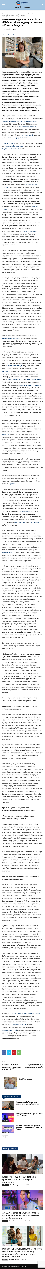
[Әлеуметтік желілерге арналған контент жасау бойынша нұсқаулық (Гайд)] (8, 1129)
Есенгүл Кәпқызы (8, 143)
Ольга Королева (14, 1221)
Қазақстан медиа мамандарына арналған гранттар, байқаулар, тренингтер (19, 1179)
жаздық (5, 371)
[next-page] (6, 1136)
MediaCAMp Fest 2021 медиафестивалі (25, 1014)
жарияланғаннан (14, 379)
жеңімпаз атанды (19, 1025)
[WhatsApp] (19, 1052)
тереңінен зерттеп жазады (30, 385)
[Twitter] (13, 35)
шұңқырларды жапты (33, 379)
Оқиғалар (5, 14)
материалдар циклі (9, 1030)
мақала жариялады (14, 366)
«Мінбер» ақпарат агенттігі (17, 138)
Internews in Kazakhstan (14, 146)
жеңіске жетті (27, 135)
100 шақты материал (29, 231)
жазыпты (5, 434)
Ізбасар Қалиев (24, 511)
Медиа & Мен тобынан (10, 149)
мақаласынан (7, 552)
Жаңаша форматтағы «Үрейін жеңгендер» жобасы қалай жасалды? (34, 1066)
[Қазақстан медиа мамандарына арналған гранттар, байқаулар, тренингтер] (22, 1164)
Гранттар (5, 1221)
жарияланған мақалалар (11, 338)
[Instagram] (8, 35)
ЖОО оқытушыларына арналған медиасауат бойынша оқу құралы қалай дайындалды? (11, 1066)
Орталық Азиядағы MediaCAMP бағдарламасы (19, 121)
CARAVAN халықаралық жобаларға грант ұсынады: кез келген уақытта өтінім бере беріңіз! (20, 1215)
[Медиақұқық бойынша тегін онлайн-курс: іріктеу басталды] (8, 1105)
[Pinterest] (14, 1052)
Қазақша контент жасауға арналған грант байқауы (29, 1115)
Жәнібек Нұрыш (11, 29)
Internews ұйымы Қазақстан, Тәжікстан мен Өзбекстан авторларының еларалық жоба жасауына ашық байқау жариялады (22, 1253)
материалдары (19, 522)
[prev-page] (3, 1136)
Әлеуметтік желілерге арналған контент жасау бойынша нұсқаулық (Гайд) (29, 1127)
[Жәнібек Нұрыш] (10, 1083)
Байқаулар (6, 1109)
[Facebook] (4, 35)
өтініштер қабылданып (27, 127)
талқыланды (34, 522)
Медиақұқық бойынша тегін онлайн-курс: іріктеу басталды (27, 1103)
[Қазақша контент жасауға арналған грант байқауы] (8, 1117)
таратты (12, 484)
